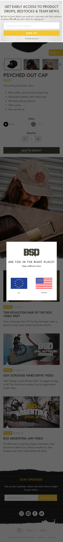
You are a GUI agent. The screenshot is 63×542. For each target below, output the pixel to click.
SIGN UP (31, 33)
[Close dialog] (60, 2)
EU (19, 293)
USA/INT (44, 293)
